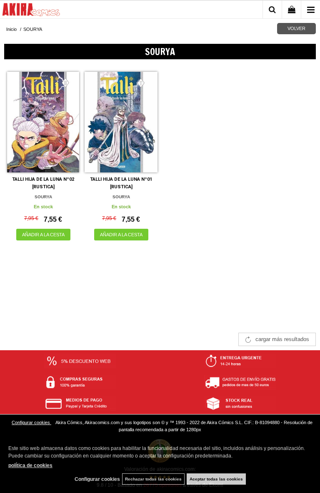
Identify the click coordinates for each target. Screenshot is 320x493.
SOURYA (43, 197)
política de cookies (30, 465)
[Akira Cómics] (31, 11)
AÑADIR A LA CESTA (43, 234)
